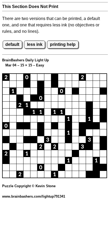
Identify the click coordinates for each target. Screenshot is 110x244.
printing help (63, 44)
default (12, 44)
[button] (6, 77)
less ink (34, 44)
